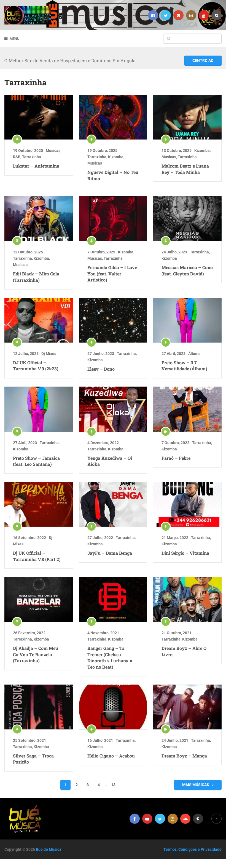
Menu (15, 39)
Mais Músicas (196, 785)
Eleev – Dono (101, 369)
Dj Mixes (48, 353)
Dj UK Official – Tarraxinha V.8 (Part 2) (37, 556)
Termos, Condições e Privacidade (192, 849)
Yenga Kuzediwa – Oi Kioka (109, 461)
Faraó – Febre (176, 458)
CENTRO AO (203, 60)
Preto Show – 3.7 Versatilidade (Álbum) (184, 365)
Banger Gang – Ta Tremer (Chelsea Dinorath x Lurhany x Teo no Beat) (109, 657)
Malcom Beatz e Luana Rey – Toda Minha (185, 169)
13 (113, 785)
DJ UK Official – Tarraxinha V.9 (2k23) (35, 365)
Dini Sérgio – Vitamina (185, 553)
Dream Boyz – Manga (184, 756)
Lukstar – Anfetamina (36, 166)
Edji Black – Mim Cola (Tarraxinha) (36, 277)
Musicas (53, 150)
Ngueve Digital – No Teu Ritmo (112, 175)
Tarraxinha (31, 157)
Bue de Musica (48, 849)
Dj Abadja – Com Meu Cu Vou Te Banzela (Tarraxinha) (35, 654)
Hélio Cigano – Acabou (111, 756)
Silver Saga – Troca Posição (33, 759)
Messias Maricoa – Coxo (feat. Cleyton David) (187, 270)
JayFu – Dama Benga (109, 553)
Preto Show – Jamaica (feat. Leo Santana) (36, 461)
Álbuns (194, 353)
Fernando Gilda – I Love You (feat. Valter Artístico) (112, 273)
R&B (16, 157)
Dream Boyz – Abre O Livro (184, 651)
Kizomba (115, 157)
